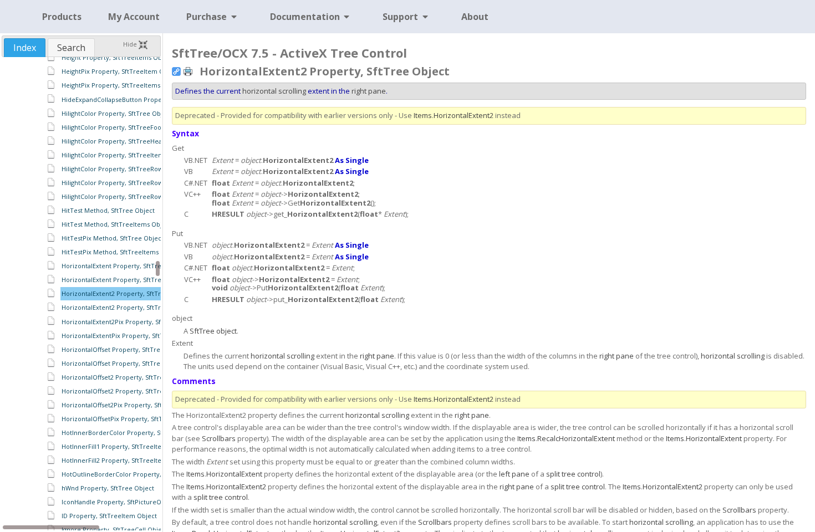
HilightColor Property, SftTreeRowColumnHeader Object (146, 182)
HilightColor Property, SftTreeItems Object (125, 155)
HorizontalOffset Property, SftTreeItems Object (132, 363)
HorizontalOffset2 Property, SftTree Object (125, 377)
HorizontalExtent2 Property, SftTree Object (126, 293)
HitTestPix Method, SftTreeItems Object (121, 252)
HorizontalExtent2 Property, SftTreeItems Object (134, 307)
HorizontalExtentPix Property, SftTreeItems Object (137, 335)
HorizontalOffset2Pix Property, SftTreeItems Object (138, 405)
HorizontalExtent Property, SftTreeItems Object (132, 279)
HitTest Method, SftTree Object (108, 210)
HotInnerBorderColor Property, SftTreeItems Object (139, 432)
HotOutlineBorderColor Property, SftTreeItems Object (142, 474)
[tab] (24, 47)
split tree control (573, 474)
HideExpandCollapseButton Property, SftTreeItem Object (146, 99)
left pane (514, 474)
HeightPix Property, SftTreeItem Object (120, 71)
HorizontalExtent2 (463, 115)
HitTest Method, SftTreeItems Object (116, 224)
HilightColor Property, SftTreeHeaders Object (129, 141)
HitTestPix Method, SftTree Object (113, 238)
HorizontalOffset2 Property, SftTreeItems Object (134, 391)
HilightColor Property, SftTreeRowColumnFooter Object (145, 169)
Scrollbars (219, 438)
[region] (81, 293)
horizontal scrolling (274, 91)
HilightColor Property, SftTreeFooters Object (128, 127)
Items (423, 115)
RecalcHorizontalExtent (576, 438)
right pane (369, 91)
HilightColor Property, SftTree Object (117, 113)
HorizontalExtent (714, 438)
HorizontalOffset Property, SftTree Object (124, 349)
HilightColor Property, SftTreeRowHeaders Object (136, 196)
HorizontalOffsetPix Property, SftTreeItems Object (136, 419)
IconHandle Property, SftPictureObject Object (130, 502)
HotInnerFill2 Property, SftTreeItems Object (127, 460)
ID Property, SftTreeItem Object (109, 515)
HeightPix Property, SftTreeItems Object (122, 85)
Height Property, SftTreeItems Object (117, 57)
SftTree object (213, 331)
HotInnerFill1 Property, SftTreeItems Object (127, 446)
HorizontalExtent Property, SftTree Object (124, 266)
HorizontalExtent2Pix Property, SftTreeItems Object (139, 322)
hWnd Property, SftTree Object (108, 488)
